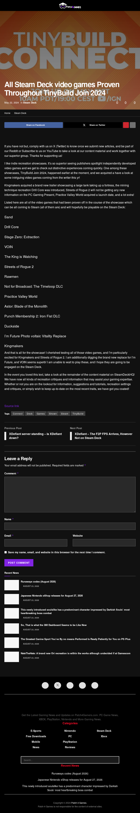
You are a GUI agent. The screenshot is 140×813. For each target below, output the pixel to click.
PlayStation (70, 741)
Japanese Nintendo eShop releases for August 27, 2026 (52, 595)
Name (9, 519)
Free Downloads (36, 736)
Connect (18, 413)
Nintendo (70, 731)
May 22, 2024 (11, 102)
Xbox (104, 736)
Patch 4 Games (78, 802)
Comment (11, 473)
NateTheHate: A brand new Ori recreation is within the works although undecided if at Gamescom (76, 653)
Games (41, 413)
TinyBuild (78, 413)
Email (9, 535)
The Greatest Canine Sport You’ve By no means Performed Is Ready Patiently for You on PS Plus (75, 639)
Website (78, 535)
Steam (64, 413)
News (36, 747)
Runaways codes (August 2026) (38, 581)
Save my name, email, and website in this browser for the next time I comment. (56, 552)
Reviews (70, 747)
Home (7, 112)
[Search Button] (115, 760)
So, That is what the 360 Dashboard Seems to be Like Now (54, 625)
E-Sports (36, 731)
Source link (11, 406)
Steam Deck (29, 102)
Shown (53, 413)
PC (70, 736)
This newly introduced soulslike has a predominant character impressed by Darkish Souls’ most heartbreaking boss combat (75, 611)
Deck (30, 413)
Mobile (36, 741)
